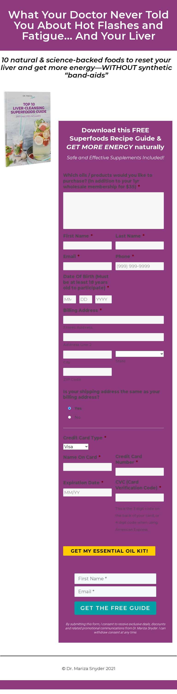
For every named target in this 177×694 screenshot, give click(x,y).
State (121, 361)
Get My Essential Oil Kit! (109, 551)
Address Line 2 (77, 345)
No (77, 417)
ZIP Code (72, 379)
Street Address (77, 327)
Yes (78, 408)
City (66, 362)
